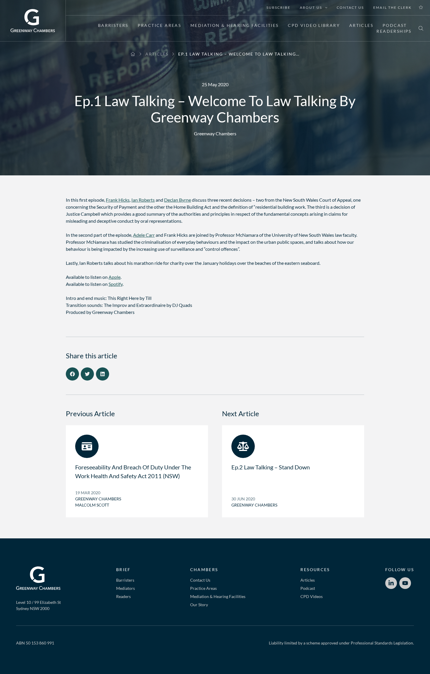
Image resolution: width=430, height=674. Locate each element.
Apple (115, 277)
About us (311, 7)
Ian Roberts (143, 200)
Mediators (125, 588)
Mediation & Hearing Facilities (234, 25)
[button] (72, 374)
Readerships (393, 31)
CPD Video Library (314, 25)
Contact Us (200, 580)
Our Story (199, 604)
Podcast (395, 25)
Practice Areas (159, 25)
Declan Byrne (177, 200)
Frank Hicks (118, 200)
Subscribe (278, 7)
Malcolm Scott (92, 504)
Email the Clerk (392, 7)
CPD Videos (311, 596)
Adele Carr (144, 235)
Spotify (116, 284)
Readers (123, 596)
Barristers (113, 25)
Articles (361, 25)
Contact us (350, 7)
